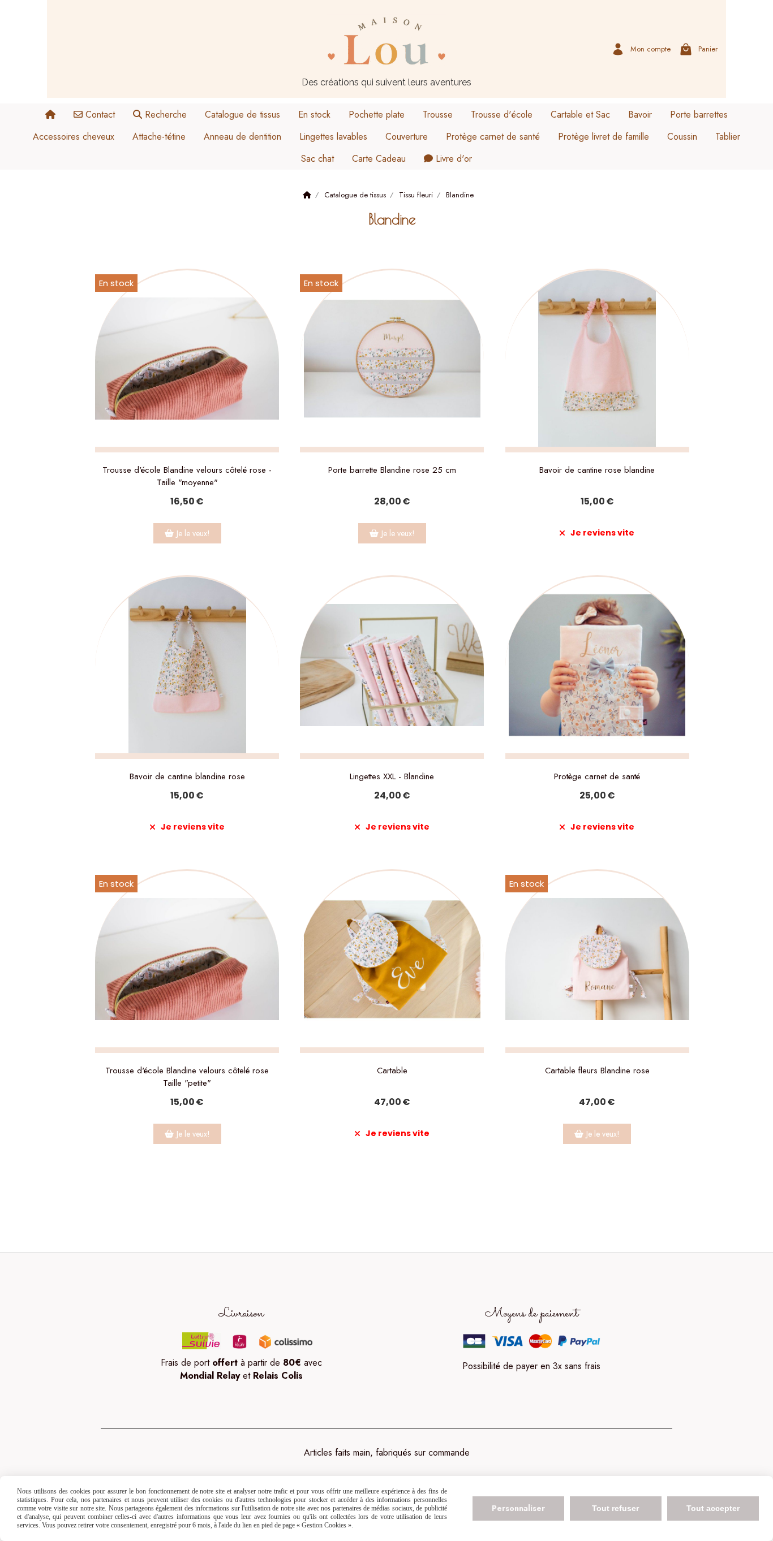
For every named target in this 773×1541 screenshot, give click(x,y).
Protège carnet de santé (597, 776)
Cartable (392, 1070)
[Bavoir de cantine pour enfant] (597, 360)
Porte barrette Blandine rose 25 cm (392, 470)
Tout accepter (713, 1508)
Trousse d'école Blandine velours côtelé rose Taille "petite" (187, 1076)
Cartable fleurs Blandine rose (597, 1070)
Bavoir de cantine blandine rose (187, 776)
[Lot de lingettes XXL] (392, 667)
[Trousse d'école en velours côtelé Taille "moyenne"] (187, 360)
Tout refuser (615, 1508)
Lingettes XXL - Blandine (392, 776)
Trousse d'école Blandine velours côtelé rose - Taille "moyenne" (187, 476)
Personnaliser (518, 1508)
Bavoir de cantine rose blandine (597, 470)
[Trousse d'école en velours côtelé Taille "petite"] (187, 961)
